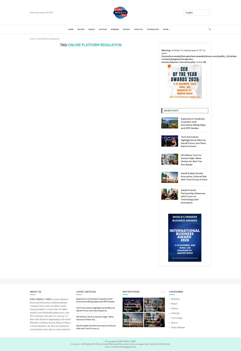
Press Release (178, 327)
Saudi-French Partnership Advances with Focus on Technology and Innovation (193, 196)
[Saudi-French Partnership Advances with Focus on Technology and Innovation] (169, 194)
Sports (126, 29)
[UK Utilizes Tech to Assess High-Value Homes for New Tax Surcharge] (169, 159)
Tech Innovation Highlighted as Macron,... (132, 307)
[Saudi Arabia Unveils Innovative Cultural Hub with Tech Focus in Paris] (169, 177)
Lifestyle (138, 29)
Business (115, 29)
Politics (103, 29)
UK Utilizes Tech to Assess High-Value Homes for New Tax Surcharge (191, 160)
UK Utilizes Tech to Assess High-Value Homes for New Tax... (95, 318)
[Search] (209, 29)
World (91, 29)
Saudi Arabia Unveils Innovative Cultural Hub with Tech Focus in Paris (194, 176)
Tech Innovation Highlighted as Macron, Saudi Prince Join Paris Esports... (95, 309)
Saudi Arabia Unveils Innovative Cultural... (133, 322)
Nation (81, 29)
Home (70, 29)
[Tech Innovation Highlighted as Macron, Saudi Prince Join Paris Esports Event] (169, 141)
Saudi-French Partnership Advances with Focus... (152, 320)
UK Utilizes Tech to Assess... (153, 308)
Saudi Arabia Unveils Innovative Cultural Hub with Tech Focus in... (95, 327)
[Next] (164, 292)
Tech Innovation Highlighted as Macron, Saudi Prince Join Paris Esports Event (193, 141)
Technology (153, 29)
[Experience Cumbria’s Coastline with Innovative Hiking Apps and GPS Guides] (169, 122)
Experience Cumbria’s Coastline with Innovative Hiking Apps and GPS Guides (193, 123)
